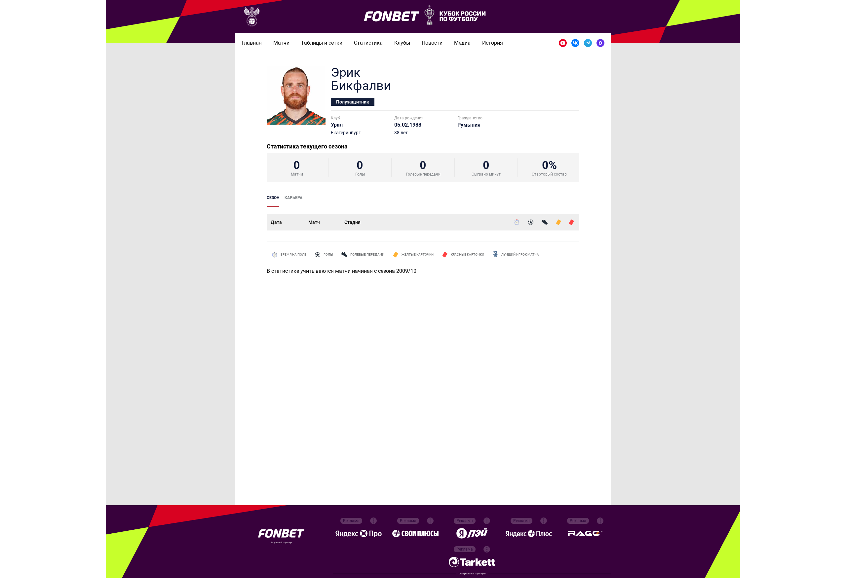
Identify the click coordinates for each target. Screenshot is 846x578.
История (492, 43)
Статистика (368, 43)
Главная (252, 43)
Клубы (402, 43)
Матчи (281, 43)
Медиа (462, 43)
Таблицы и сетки (321, 43)
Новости (432, 43)
